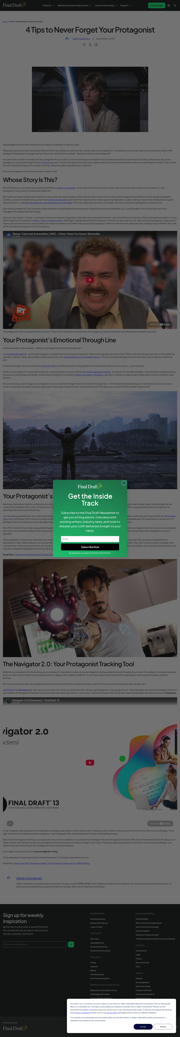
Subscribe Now (90, 546)
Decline (163, 1027)
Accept (143, 1027)
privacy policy (112, 1013)
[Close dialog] (124, 483)
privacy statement (82, 1013)
